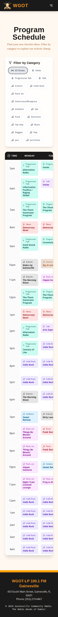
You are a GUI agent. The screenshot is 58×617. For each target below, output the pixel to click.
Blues (37, 124)
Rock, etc (19, 93)
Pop (35, 132)
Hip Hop (19, 124)
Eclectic (19, 85)
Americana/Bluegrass (26, 101)
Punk (17, 116)
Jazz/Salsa (35, 140)
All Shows (20, 70)
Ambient (19, 109)
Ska (36, 109)
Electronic (36, 116)
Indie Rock (39, 85)
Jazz (17, 140)
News (38, 70)
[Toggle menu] (51, 5)
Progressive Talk (23, 78)
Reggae (19, 132)
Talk (44, 78)
